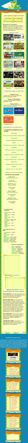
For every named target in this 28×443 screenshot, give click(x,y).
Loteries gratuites (13, 385)
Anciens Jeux (12, 426)
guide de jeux (17, 337)
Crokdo (19, 59)
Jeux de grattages (13, 384)
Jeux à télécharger (18, 18)
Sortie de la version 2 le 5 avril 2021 (14, 150)
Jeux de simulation (13, 398)
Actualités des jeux (13, 369)
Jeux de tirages (12, 419)
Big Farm (8, 88)
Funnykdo (7, 219)
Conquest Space (8, 79)
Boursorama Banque (12, 192)
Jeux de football (13, 404)
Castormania (14, 138)
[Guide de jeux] (14, 5)
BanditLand (19, 68)
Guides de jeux (12, 425)
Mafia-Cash (8, 41)
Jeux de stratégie (13, 401)
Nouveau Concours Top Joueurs (14, 164)
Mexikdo (6, 240)
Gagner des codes (18, 21)
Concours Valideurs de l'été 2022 (14, 140)
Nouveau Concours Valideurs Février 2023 (14, 135)
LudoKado (14, 252)
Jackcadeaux (8, 68)
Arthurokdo (19, 50)
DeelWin (19, 41)
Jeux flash (11, 409)
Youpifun (14, 166)
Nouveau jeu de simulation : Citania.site (14, 145)
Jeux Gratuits (8, 18)
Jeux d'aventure (13, 403)
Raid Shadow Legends (12, 199)
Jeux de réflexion (13, 402)
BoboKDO (14, 147)
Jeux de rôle (12, 405)
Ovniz (13, 246)
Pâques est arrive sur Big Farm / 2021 (14, 154)
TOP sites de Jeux (8, 21)
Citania (14, 142)
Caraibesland (7, 212)
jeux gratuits (10, 26)
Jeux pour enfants (13, 407)
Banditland (7, 220)
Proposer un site (13, 370)
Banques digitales (13, 424)
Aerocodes (6, 241)
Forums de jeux (13, 421)
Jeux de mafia (12, 408)
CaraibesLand (8, 59)
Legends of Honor (19, 88)
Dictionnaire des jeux (14, 371)
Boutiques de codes (14, 418)
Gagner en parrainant (14, 422)
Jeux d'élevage (12, 399)
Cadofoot (8, 50)
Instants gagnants (13, 420)
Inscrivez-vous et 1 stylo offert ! (14, 169)
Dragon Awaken (12, 185)
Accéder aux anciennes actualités (14, 172)
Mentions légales (8, 333)
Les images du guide (14, 373)
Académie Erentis (12, 181)
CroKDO (12, 202)
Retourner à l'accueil (14, 368)
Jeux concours (12, 386)
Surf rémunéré (12, 388)
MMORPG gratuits (18, 289)
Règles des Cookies (16, 333)
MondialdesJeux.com (12, 177)
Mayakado (6, 239)
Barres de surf (12, 387)
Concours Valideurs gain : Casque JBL (14, 159)
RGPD (24, 332)
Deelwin (12, 188)
